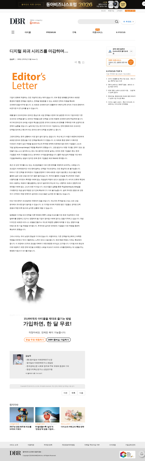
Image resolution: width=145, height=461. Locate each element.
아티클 (28, 32)
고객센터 (119, 11)
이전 (65, 393)
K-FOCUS (120, 32)
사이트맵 (112, 445)
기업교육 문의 (130, 11)
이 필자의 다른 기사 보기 (34, 373)
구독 (74, 32)
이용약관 (31, 445)
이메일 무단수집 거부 (92, 445)
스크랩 (83, 62)
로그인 (103, 11)
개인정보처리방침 (68, 445)
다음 (81, 393)
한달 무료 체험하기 (35, 340)
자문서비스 (97, 32)
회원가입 (111, 11)
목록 (73, 393)
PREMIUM (51, 32)
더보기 (76, 62)
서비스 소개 (14, 445)
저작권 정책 (48, 445)
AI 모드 (128, 21)
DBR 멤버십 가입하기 (58, 340)
